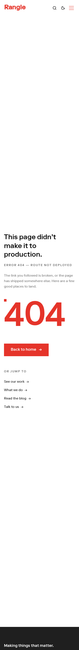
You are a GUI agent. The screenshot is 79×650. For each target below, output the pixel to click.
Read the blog (17, 398)
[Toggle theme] (63, 8)
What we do (15, 390)
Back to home (26, 350)
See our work (16, 381)
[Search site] (54, 8)
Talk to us (13, 406)
